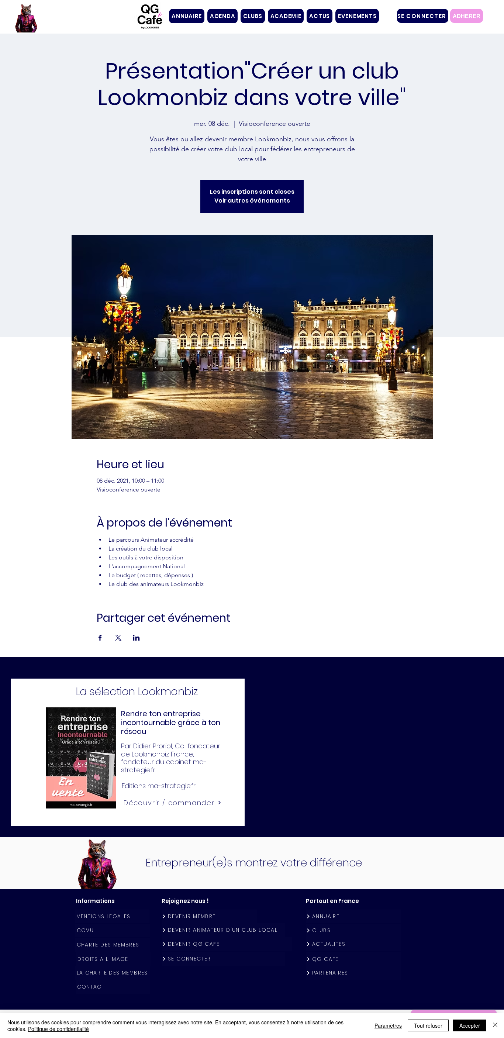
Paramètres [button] (388, 1025)
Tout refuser (428, 1025)
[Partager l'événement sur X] (118, 638)
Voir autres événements (252, 200)
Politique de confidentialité (58, 1028)
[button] (253, 16)
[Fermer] (495, 1025)
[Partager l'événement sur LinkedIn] (136, 638)
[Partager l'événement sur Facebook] (100, 638)
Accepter (469, 1025)
